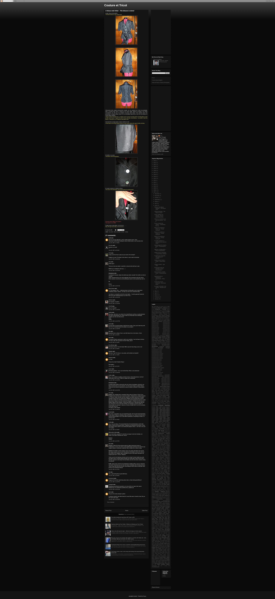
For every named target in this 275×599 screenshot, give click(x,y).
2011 (155, 184)
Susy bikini (160, 525)
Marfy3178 (159, 479)
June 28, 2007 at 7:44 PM (114, 354)
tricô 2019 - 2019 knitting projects (161, 542)
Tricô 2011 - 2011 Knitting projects (162, 540)
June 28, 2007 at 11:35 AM (114, 303)
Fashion (160, 437)
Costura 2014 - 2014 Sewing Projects (161, 414)
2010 (155, 186)
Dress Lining (167, 432)
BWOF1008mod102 (155, 386)
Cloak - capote (154, 400)
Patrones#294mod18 (165, 501)
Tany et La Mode (157, 59)
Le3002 (156, 462)
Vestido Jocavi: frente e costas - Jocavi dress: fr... (159, 261)
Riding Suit (161, 514)
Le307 (165, 463)
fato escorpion (167, 439)
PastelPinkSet (160, 499)
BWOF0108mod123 (155, 377)
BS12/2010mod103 (166, 330)
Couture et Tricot (115, 5)
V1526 (153, 550)
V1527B (157, 551)
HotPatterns (164, 450)
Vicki (110, 253)
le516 (153, 468)
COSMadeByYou (155, 405)
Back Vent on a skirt (161, 310)
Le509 (163, 467)
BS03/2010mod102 (166, 321)
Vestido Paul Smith (165, 560)
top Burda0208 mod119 (164, 531)
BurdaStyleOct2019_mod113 (157, 373)
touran (110, 368)
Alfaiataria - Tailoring (162, 307)
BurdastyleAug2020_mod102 (157, 352)
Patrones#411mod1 (166, 502)
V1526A (157, 550)
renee (110, 323)
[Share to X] (121, 230)
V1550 (163, 551)
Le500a (161, 466)
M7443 (165, 474)
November (157, 195)
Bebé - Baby (162, 312)
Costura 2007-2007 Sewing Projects (161, 408)
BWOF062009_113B (155, 380)
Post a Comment (110, 502)
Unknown (111, 357)
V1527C (160, 551)
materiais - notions (157, 482)
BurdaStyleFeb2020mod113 (157, 360)
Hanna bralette (157, 449)
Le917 (168, 469)
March (156, 294)
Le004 (156, 461)
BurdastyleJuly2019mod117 (157, 364)
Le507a (158, 467)
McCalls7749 (164, 483)
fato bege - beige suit (165, 438)
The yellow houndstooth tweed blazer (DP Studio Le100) (122, 517)
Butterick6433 (161, 376)
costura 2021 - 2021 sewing (161, 421)
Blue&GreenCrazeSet (156, 317)
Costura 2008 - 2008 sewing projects (161, 409)
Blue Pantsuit (162, 316)
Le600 (156, 468)
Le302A (153, 463)
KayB (110, 237)
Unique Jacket (159, 545)
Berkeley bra (167, 314)
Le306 (163, 463)
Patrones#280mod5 (166, 500)
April (156, 293)
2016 (155, 174)
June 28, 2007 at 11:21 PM (114, 390)
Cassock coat (161, 397)
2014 (155, 178)
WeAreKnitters (154, 565)
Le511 (165, 467)
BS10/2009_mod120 (155, 328)
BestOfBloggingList (155, 315)
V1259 (156, 548)
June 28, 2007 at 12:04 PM (114, 309)
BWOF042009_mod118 (165, 379)
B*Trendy (155, 310)
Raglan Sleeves (164, 511)
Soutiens (162, 524)
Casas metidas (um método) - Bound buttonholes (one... (159, 216)
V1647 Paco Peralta (158, 552)
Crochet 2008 (154, 429)
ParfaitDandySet (155, 497)
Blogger (144, 596)
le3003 (159, 462)
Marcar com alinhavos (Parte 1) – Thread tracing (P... (159, 237)
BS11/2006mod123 (166, 329)
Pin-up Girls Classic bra (156, 506)
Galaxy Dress (164, 445)
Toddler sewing (154, 530)
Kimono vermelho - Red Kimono (158, 460)
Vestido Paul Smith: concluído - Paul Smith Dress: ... (160, 283)
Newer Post (108, 510)
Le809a (156, 469)
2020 (155, 166)
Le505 (155, 467)
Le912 (159, 469)
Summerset (111, 478)
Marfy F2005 (167, 478)
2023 (155, 160)
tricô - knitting (162, 535)
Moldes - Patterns (160, 491)
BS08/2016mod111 (166, 327)
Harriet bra (162, 449)
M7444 (168, 474)
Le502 (168, 466)
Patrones (168, 499)
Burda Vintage (161, 340)
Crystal (110, 412)
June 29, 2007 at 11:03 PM (114, 481)
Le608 (162, 468)
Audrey (110, 312)
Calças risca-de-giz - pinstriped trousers (161, 387)
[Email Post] (116, 229)
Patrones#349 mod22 (157, 502)
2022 (155, 162)
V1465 (159, 548)
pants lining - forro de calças (165, 496)
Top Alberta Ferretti (161, 530)
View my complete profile (157, 154)
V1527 (168, 550)
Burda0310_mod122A (159, 342)
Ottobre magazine (162, 494)
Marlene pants (160, 480)
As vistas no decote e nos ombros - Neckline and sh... (160, 287)
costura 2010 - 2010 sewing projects (161, 411)
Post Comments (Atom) (129, 514)
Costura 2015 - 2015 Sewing (159, 415)
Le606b (159, 468)
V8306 (157, 554)
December (157, 193)
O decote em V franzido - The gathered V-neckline (160, 257)
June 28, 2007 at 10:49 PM (114, 372)
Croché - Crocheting (159, 428)
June (156, 205)
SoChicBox (167, 523)
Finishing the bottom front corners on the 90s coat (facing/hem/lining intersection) (128, 544)
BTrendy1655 (162, 335)
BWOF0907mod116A (155, 385)
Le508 (161, 467)
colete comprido (160, 400)
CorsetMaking (163, 403)
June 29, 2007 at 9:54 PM (114, 475)
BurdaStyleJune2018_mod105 (157, 365)
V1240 (153, 548)
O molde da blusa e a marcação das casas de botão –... (160, 242)
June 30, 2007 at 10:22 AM (114, 489)
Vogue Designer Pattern (163, 564)
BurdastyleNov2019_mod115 (157, 370)
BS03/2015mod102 (155, 322)
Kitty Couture (111, 288)
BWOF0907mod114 (166, 384)
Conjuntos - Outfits (156, 403)
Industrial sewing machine (157, 451)
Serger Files (167, 518)
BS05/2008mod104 (166, 323)
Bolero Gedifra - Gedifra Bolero (157, 320)
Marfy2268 (154, 479)
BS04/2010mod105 (166, 322)
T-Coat (168, 525)
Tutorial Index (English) (157, 80)
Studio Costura (154, 525)
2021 (155, 164)
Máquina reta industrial (157, 478)
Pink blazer (162, 506)
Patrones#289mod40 (156, 501)
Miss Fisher (167, 484)
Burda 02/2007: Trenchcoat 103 (162, 337)
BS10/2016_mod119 (155, 329)
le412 (153, 466)
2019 (155, 168)
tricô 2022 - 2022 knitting (164, 543)
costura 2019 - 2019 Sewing (163, 418)
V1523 (163, 548)
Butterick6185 (154, 376)
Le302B (157, 463)
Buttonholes (167, 376)
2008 (155, 190)
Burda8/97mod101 (166, 345)
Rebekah (110, 351)
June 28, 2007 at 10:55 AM (114, 297)
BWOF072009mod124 (166, 383)
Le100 (158, 461)
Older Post (144, 510)
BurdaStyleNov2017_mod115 (158, 367)
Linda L (110, 375)
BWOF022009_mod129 (165, 378)
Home (126, 510)
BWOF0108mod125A (166, 377)
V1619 (153, 552)
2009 (155, 188)
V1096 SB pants (162, 547)
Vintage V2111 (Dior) (165, 563)
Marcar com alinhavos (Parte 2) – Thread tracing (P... (159, 233)
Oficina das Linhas (113, 432)
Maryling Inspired (166, 480)
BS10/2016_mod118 (166, 328)
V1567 (166, 551)
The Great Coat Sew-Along (162, 529)
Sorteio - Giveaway (155, 524)
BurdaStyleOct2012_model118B (157, 372)
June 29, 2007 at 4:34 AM (114, 419)
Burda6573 (154, 345)
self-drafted (154, 517)
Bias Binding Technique (164, 315)
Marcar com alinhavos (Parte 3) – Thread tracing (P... (159, 229)
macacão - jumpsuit (156, 475)
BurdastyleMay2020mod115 (157, 366)
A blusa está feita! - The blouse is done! (159, 212)
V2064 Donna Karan (166, 552)
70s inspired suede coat (163, 306)
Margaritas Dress (166, 479)
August (156, 201)
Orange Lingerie (155, 494)
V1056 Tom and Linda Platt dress (161, 546)
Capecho (159, 391)
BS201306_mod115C (166, 333)
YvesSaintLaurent (155, 566)
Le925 (153, 471)
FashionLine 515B (157, 438)
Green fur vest (160, 446)
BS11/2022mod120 (155, 330)
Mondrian (168, 491)
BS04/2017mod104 (155, 323)
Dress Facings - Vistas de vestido (158, 432)
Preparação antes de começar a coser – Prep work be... (159, 269)
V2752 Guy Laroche (166, 553)
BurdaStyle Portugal (164, 347)
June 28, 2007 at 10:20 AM (114, 270)
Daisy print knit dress (166, 429)
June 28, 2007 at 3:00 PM (114, 334)
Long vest (158, 474)
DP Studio (161, 431)
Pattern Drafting (166, 504)
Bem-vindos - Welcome (157, 314)
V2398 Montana (158, 553)
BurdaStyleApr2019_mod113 (157, 351)
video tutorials (157, 563)
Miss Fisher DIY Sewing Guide (160, 486)
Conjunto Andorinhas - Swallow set (163, 402)
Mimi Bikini (162, 484)
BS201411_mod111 (155, 334)
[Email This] (118, 230)
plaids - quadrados (166, 507)
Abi (109, 472)
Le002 (168, 460)
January (157, 298)
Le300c (165, 462)
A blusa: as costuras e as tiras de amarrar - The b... (160, 220)
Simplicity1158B (167, 519)
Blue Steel (167, 316)
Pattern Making (155, 505)
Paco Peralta (159, 495)
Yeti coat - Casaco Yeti (164, 565)
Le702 (165, 468)
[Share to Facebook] (122, 230)
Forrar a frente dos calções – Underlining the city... (159, 224)
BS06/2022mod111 (155, 326)
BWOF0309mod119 (155, 379)
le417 (158, 466)
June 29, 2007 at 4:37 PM (114, 441)
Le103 (161, 461)
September (157, 199)
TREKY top (157, 535)
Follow (164, 575)
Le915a (165, 469)
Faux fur (159, 442)
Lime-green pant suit (156, 472)
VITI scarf (154, 564)
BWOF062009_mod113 (165, 380)
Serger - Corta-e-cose (159, 518)
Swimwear (164, 525)
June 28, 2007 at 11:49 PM (114, 409)
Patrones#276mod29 (155, 500)
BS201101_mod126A (155, 333)
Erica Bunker (111, 345)
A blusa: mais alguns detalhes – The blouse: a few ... (160, 208)
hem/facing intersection (158, 450)
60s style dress (155, 306)
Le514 (168, 467)
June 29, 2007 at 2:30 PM (114, 429)
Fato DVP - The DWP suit (158, 439)
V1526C (164, 550)
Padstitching (157, 496)
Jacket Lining (159, 454)
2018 (155, 170)
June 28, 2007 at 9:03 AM (114, 250)
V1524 (165, 548)
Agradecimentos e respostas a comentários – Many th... (159, 278)
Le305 (160, 463)
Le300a (162, 462)
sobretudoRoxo (161, 523)
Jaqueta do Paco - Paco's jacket (158, 456)
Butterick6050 (167, 374)
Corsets (168, 403)
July (156, 203)
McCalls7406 (154, 483)
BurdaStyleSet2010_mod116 (157, 374)
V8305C (153, 554)
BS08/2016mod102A (155, 327)
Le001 (166, 460)
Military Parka (157, 484)
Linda (110, 422)
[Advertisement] (161, 31)
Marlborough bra (155, 480)
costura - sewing (124, 231)
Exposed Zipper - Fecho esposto (163, 434)
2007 (155, 192)
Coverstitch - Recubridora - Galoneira (159, 427)
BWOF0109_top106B (155, 378)
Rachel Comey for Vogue (156, 511)
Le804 (153, 469)
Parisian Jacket (162, 497)
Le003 (153, 461)
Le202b (168, 461)
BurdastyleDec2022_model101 (157, 354)
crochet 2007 (167, 428)
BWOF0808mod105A (155, 384)
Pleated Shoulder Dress (158, 508)
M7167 (162, 474)
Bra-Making (159, 321)
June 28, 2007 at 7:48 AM (114, 242)
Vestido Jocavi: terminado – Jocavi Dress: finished (160, 253)
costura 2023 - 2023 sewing (164, 422)
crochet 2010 (159, 429)
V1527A (153, 551)
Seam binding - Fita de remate (164, 516)
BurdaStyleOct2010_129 (156, 371)
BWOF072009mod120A (156, 383)
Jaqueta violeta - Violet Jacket (162, 459)
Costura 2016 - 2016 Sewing (161, 416)
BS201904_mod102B (155, 335)
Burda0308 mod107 (161, 341)
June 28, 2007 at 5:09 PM (114, 348)
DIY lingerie (155, 431)
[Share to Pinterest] (123, 230)
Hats (166, 449)
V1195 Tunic (167, 547)
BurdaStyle (155, 346)
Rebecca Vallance (163, 512)
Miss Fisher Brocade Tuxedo (157, 485)
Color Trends (159, 401)
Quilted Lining (166, 510)
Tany (110, 261)
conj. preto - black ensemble (114, 231)
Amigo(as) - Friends (160, 309)
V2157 (153, 553)
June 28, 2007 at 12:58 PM (114, 328)
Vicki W (110, 306)
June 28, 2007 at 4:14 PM (114, 342)
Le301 (168, 462)
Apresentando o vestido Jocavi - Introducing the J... (160, 273)
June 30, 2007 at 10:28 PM (114, 499)
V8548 (161, 554)
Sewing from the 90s (157, 519)
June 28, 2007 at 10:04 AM (114, 259)
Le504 (153, 467)
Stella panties (167, 524)
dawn (110, 337)
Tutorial (153, 545)
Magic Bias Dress (165, 477)
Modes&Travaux (155, 489)
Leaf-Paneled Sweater (159, 471)
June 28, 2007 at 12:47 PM (114, 321)
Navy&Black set (166, 493)
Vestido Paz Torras (156, 562)
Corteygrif (111, 484)
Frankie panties (160, 443)
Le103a (164, 461)
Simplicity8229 (155, 522)
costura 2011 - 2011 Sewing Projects (161, 412)
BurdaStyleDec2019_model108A (157, 353)
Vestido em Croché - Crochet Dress (162, 558)
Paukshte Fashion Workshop (164, 505)
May (109, 331)
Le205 (153, 462)
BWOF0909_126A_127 (166, 385)
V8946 (164, 554)
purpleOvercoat (159, 510)
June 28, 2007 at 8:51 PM (114, 366)
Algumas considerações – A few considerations (160, 250)
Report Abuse (155, 587)
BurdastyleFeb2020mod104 (157, 359)
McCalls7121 (167, 482)
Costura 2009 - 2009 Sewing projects (161, 410)
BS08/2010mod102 (166, 326)
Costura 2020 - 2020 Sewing (159, 420)
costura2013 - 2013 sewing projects (159, 423)
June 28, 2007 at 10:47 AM (114, 285)
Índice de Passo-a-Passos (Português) (160, 82)
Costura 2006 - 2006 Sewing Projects (161, 406)
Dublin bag (154, 433)
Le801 (168, 468)
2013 (155, 180)
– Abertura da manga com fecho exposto (126, 531)
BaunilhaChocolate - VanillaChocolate (160, 311)
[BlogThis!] (119, 230)
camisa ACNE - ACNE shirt (157, 389)
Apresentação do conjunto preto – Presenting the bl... (160, 246)
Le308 (168, 463)
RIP (165, 514)
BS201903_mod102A (166, 334)
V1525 (168, 548)
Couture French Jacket (163, 426)
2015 (155, 176)
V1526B (160, 550)
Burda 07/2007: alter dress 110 (159, 339)
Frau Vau (111, 245)
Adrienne (111, 300)
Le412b (155, 466)
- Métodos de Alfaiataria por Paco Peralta (127, 524)
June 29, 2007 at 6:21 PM (114, 469)
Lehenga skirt (167, 471)
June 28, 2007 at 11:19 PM (114, 380)
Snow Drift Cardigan (163, 522)
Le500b (165, 466)
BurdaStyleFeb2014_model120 (157, 358)
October (157, 197)
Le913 (162, 469)
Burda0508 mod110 (166, 342)
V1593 (168, 551)
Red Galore (159, 513)
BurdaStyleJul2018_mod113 (157, 363)
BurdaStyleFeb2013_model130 (157, 357)
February (157, 296)
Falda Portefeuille (155, 437)
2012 (155, 182)
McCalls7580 (159, 483)
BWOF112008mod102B (165, 386)
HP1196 (168, 450)
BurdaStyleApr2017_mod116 (157, 350)
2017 (155, 172)
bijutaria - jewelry (155, 316)
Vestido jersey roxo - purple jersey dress (159, 559)
